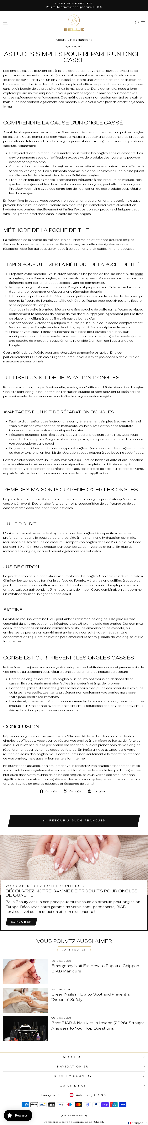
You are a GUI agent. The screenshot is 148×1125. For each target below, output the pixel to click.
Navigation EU (73, 1066)
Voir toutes (74, 949)
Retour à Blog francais (77, 820)
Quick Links (73, 1085)
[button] (137, 1123)
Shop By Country (73, 1076)
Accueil (61, 40)
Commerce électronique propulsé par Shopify (74, 1121)
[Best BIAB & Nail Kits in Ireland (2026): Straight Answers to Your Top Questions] (25, 1028)
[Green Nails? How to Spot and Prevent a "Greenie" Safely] (25, 1000)
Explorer (21, 921)
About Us (73, 1057)
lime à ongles (45, 278)
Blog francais (80, 40)
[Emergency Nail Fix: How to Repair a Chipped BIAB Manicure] (25, 971)
